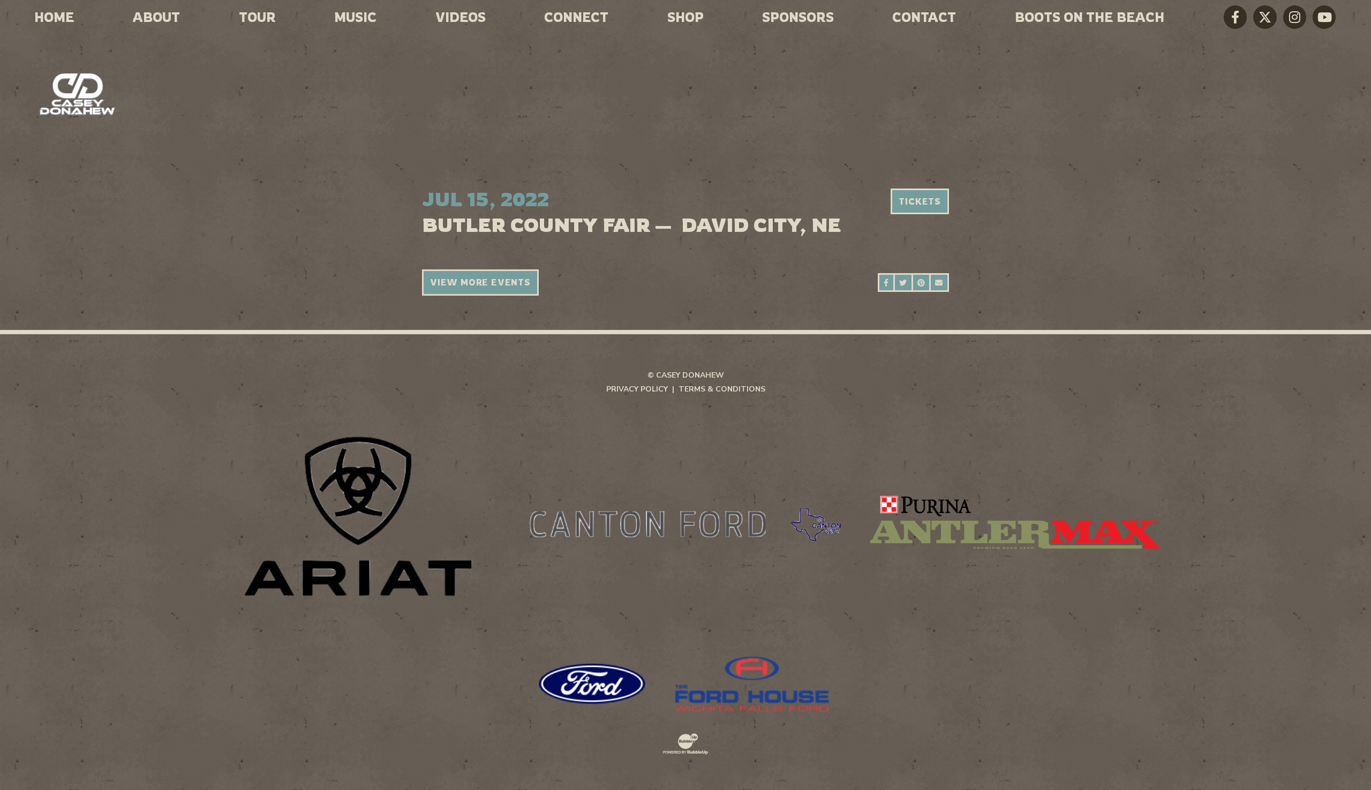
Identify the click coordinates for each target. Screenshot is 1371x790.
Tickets (920, 201)
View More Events (480, 282)
